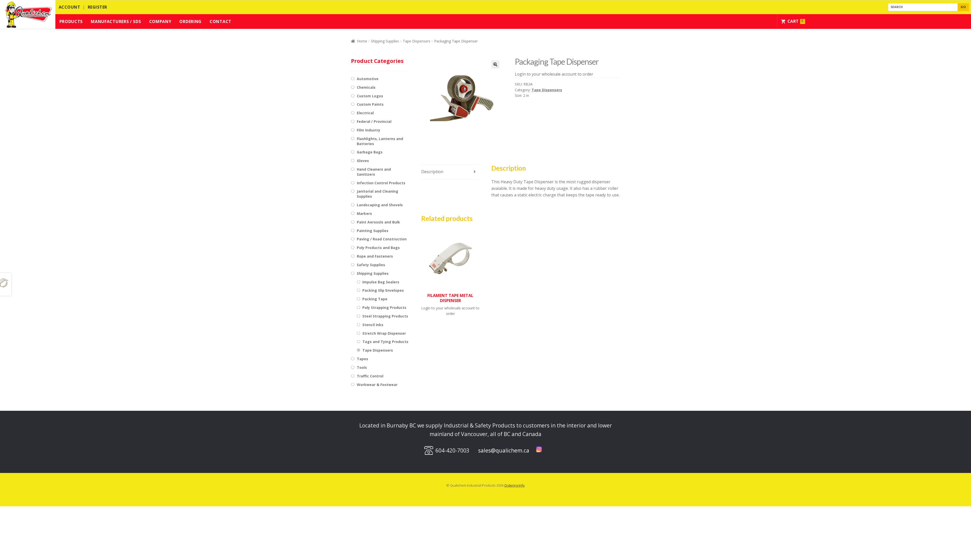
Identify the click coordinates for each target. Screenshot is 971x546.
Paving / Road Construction (382, 239)
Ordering (190, 21)
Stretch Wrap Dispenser (384, 333)
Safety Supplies (371, 264)
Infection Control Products (381, 182)
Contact (220, 21)
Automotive (368, 78)
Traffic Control (370, 376)
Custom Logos (370, 96)
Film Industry (368, 130)
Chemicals (366, 87)
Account (69, 7)
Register (97, 7)
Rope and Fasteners (375, 256)
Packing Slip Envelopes (383, 290)
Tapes (362, 358)
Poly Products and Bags (378, 247)
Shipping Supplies (385, 41)
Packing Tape (374, 299)
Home (362, 41)
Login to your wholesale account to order (554, 74)
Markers (364, 213)
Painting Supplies (372, 230)
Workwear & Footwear (377, 384)
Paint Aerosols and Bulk (378, 222)
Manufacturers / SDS (116, 21)
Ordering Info (514, 485)
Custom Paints (370, 104)
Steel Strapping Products (385, 316)
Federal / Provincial (374, 121)
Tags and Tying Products (385, 341)
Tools (362, 367)
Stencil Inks (372, 324)
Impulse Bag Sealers (380, 282)
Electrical (365, 112)
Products (71, 21)
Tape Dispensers (416, 41)
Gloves (363, 160)
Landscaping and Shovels (380, 204)
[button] (495, 64)
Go (963, 7)
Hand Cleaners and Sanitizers (374, 172)
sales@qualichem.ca (503, 450)
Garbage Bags (370, 152)
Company (160, 21)
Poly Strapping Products (384, 307)
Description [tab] (432, 171)
